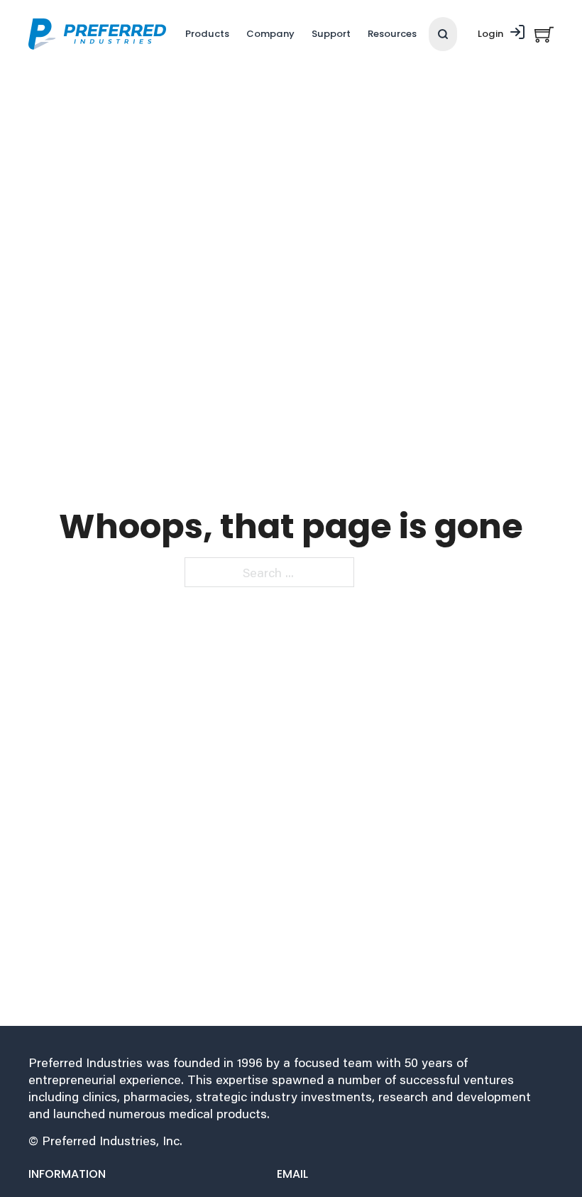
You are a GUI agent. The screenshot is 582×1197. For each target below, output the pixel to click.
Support (331, 33)
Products (207, 33)
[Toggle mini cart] (544, 34)
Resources (392, 33)
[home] (97, 34)
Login (490, 33)
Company (270, 33)
